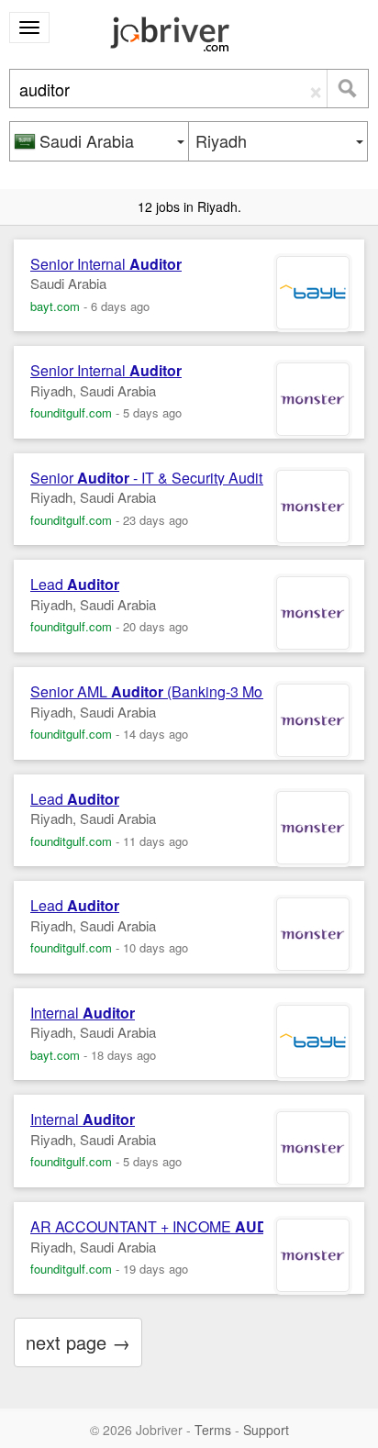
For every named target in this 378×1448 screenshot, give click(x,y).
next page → (78, 1342)
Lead (74, 584)
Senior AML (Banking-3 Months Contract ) (193, 692)
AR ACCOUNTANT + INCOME (166, 1227)
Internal (82, 1013)
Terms (213, 1429)
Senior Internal (106, 264)
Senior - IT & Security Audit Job (160, 478)
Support (266, 1429)
